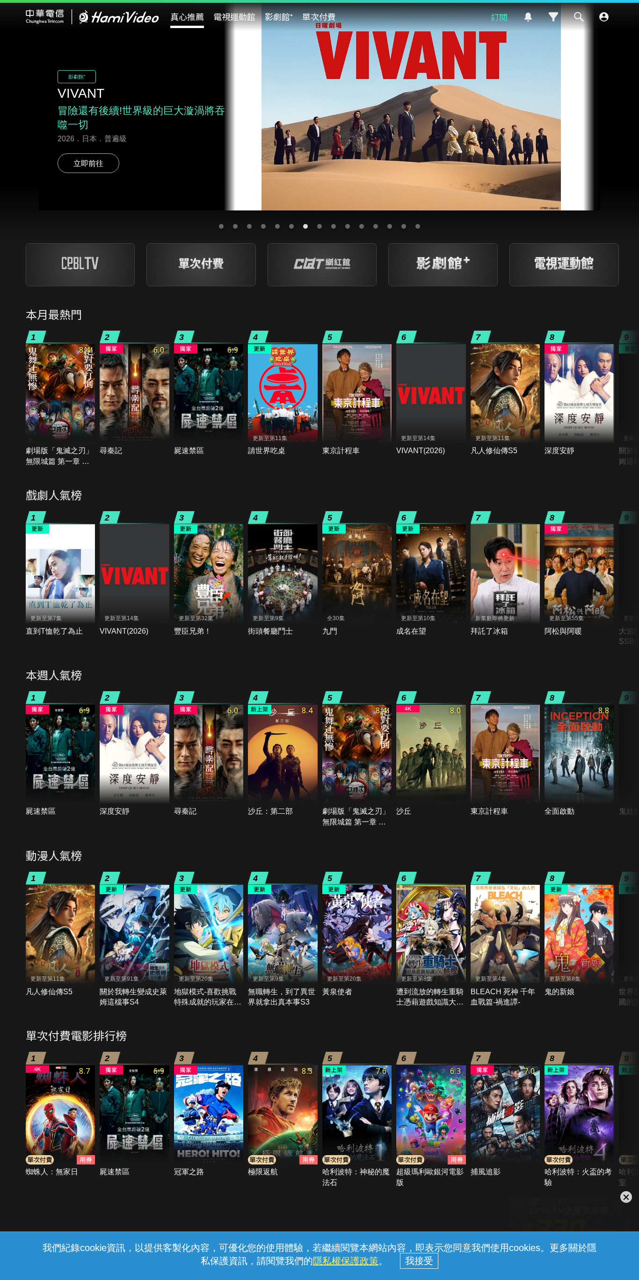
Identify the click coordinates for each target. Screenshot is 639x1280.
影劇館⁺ (279, 16)
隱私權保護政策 (345, 1261)
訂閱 (499, 17)
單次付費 (319, 16)
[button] (221, 226)
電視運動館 (234, 16)
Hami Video (92, 17)
